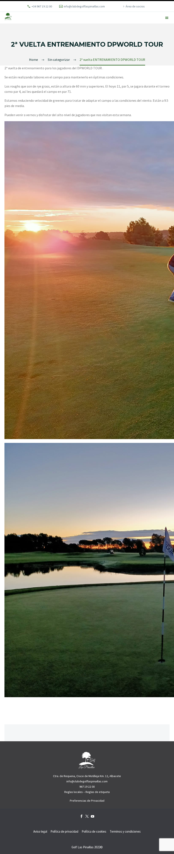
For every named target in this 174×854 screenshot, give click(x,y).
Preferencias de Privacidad (87, 801)
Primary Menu (167, 17)
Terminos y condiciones (125, 831)
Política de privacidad (64, 831)
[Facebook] (81, 816)
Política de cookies (94, 831)
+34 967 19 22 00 (42, 6)
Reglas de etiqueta (98, 792)
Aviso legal (40, 831)
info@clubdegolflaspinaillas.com (84, 6)
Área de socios (135, 6)
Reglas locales (73, 792)
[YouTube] (92, 816)
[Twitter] (87, 816)
